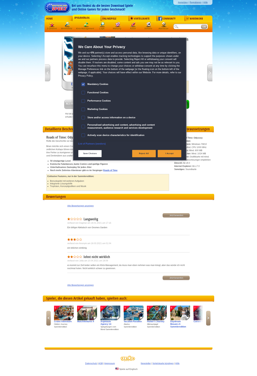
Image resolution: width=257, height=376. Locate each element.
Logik (102, 25)
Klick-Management (86, 25)
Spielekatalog (82, 17)
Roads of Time (110, 170)
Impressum (109, 363)
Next (208, 318)
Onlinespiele (109, 18)
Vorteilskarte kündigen (163, 363)
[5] (157, 319)
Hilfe (205, 2)
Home (49, 18)
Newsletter (146, 363)
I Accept (169, 153)
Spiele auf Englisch (128, 369)
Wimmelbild (67, 25)
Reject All (144, 153)
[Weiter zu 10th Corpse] (209, 73)
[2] (87, 319)
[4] (134, 319)
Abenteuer (164, 25)
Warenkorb (196, 18)
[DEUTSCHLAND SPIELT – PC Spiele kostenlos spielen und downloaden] (57, 6)
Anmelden (183, 2)
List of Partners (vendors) (92, 144)
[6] (180, 319)
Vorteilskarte (141, 18)
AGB (100, 363)
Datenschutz (91, 363)
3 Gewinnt (52, 25)
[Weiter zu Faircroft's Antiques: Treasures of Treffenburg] (47, 73)
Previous (48, 318)
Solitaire (148, 25)
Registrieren (195, 2)
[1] (64, 319)
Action (133, 25)
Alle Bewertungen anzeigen (80, 206)
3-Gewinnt (52, 28)
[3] (110, 319)
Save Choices (90, 153)
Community (169, 18)
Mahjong (117, 25)
